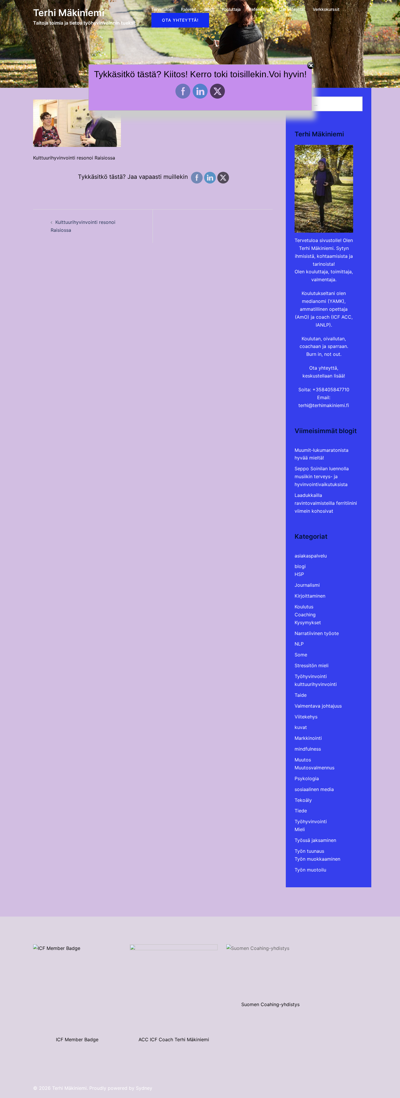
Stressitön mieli (312, 665)
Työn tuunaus (309, 851)
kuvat (301, 727)
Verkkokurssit (326, 9)
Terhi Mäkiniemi (68, 12)
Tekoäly (303, 800)
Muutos (303, 760)
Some (301, 655)
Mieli (300, 829)
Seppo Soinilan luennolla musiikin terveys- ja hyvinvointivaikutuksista (322, 476)
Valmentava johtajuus (318, 706)
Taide (301, 695)
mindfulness (308, 749)
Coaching (305, 614)
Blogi (209, 9)
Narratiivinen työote (317, 633)
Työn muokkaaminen (317, 859)
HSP (299, 574)
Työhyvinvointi (311, 676)
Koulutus (304, 607)
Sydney (144, 1088)
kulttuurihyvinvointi (316, 684)
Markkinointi (308, 738)
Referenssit (260, 9)
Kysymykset (308, 622)
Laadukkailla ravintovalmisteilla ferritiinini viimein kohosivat (326, 503)
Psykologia (307, 778)
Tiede (301, 811)
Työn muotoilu (310, 870)
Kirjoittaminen (310, 596)
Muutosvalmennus (314, 768)
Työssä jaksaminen (315, 840)
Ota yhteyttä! (292, 9)
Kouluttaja (231, 9)
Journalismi (307, 585)
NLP (299, 644)
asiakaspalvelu (311, 556)
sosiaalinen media (314, 789)
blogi (300, 566)
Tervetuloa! (162, 9)
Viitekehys (306, 717)
